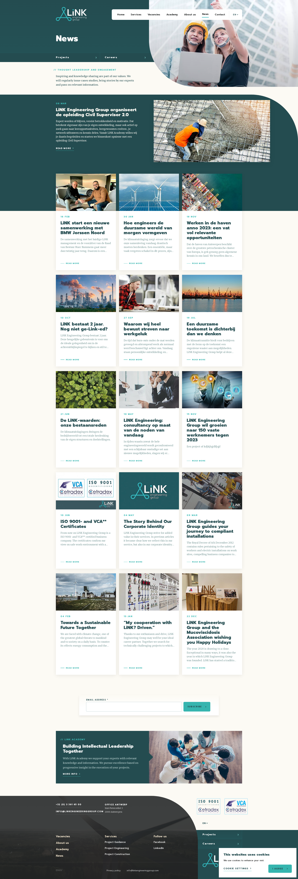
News (59, 856)
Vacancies (63, 836)
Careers (111, 57)
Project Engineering (117, 848)
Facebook (159, 842)
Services (111, 836)
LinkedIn (159, 848)
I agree (277, 868)
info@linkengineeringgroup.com (79, 811)
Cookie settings (236, 868)
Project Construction (117, 854)
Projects (62, 57)
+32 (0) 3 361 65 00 (68, 804)
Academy (62, 849)
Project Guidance (115, 842)
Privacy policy (114, 870)
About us (62, 843)
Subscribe (194, 706)
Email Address (97, 700)
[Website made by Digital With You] (59, 870)
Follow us (160, 836)
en (235, 14)
